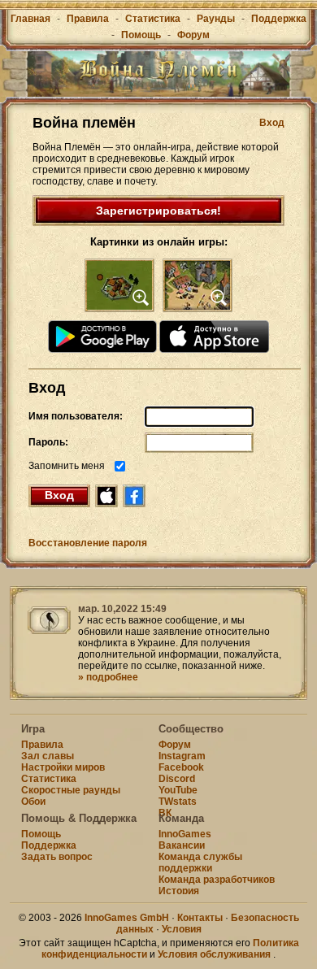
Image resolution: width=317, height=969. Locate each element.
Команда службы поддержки (200, 862)
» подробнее (108, 677)
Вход (271, 122)
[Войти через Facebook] (134, 495)
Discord (176, 778)
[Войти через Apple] (106, 495)
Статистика (152, 18)
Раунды (216, 18)
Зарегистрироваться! (158, 210)
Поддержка (278, 18)
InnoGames (184, 834)
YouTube (178, 790)
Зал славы (47, 756)
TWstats (177, 801)
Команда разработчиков (216, 879)
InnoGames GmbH (127, 917)
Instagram (182, 756)
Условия (182, 929)
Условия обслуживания (214, 954)
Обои (33, 801)
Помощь (141, 35)
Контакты (200, 917)
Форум (193, 35)
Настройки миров (63, 767)
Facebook (181, 767)
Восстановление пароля (87, 543)
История (178, 891)
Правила (88, 18)
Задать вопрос (57, 857)
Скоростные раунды (70, 790)
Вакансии (181, 845)
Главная (30, 18)
